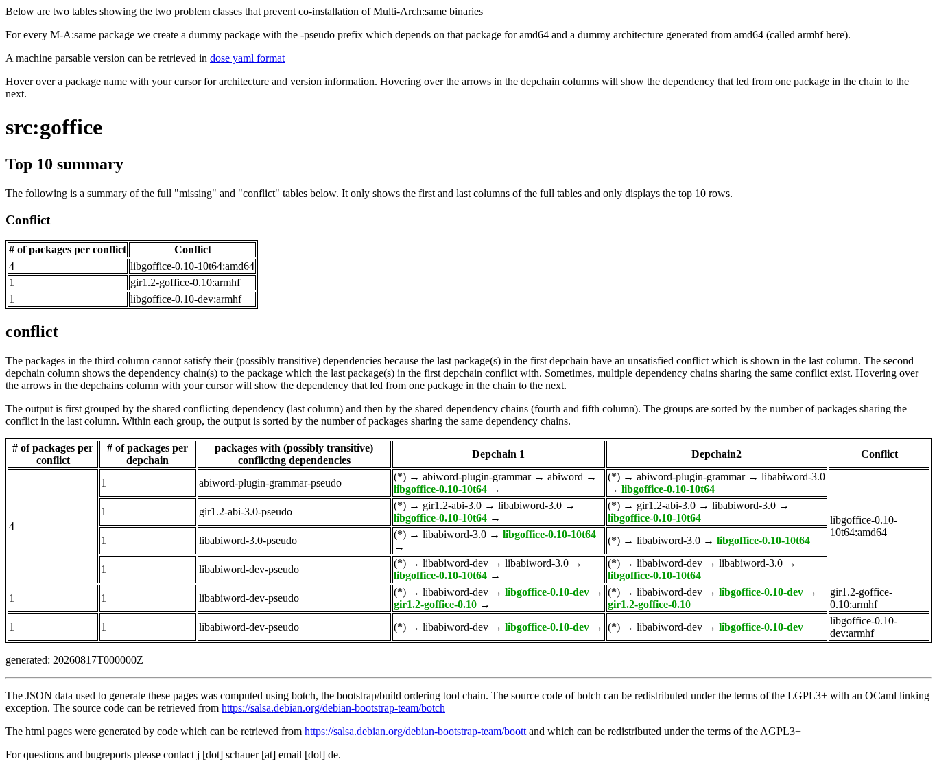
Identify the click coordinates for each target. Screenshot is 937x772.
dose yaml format (247, 58)
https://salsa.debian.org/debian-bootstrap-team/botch (333, 708)
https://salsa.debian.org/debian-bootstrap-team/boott (415, 731)
